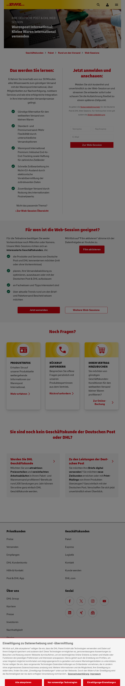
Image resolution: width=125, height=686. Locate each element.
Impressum (95, 674)
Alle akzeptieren (23, 682)
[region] (62, 662)
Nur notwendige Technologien (62, 682)
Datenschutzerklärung (78, 674)
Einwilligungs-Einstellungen (101, 682)
